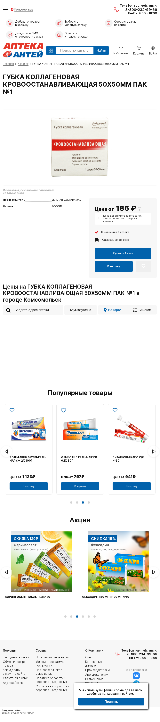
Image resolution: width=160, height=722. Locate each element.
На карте (114, 310)
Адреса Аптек (13, 683)
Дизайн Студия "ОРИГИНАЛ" (18, 712)
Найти (101, 50)
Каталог (23, 63)
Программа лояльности (52, 657)
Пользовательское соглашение (49, 671)
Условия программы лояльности (50, 663)
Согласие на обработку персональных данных (52, 688)
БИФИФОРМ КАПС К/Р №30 (128, 459)
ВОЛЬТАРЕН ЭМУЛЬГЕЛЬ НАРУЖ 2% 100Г (28, 459)
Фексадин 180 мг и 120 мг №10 (105, 596)
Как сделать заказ (16, 657)
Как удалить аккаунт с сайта (14, 671)
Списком (145, 310)
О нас (89, 657)
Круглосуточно (80, 310)
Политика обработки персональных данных (51, 679)
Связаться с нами (15, 678)
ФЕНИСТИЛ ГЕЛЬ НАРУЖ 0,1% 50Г (79, 459)
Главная (8, 63)
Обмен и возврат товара (15, 663)
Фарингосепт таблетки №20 (27, 596)
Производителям (97, 670)
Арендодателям (96, 674)
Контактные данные (93, 663)
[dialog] (111, 696)
